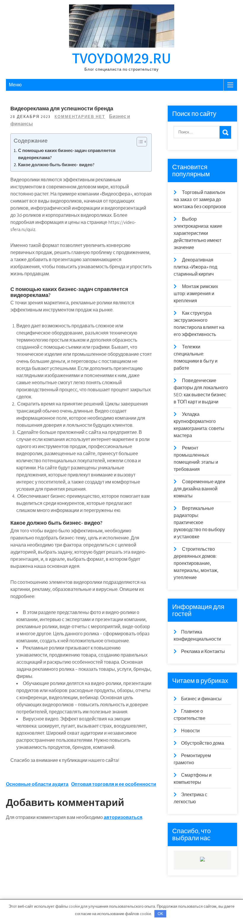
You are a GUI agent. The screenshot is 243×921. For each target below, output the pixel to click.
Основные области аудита (37, 784)
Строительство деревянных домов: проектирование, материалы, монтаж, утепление (196, 563)
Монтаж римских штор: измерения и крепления (196, 293)
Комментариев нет (80, 116)
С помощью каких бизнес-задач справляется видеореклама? (67, 153)
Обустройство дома (202, 743)
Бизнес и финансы (201, 699)
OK (160, 914)
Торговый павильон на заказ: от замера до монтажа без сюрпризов (200, 199)
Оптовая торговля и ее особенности (113, 784)
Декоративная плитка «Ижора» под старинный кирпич (195, 267)
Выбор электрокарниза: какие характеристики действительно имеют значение (198, 233)
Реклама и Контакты (203, 651)
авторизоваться (123, 817)
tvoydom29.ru (121, 57)
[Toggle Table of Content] (139, 142)
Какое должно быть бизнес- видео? (56, 164)
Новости (190, 731)
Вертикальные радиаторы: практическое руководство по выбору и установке (199, 522)
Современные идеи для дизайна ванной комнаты (199, 489)
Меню (15, 85)
